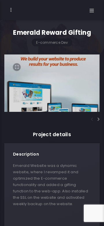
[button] (92, 119)
